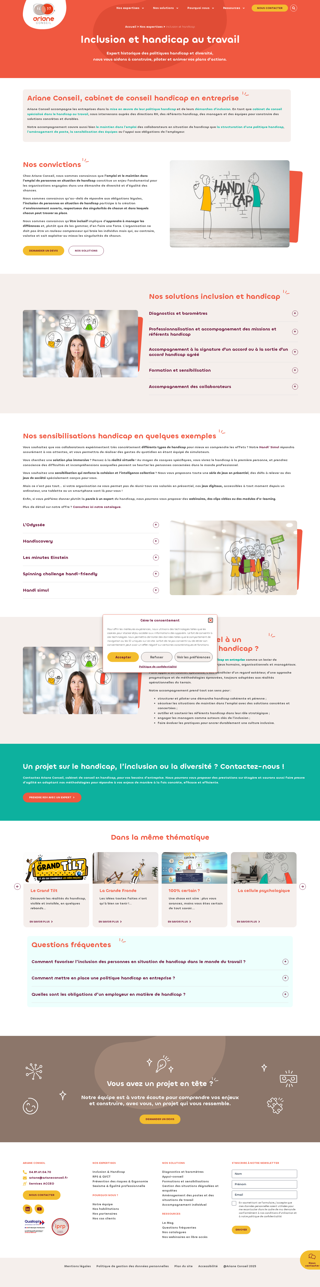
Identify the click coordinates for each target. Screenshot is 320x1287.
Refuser (156, 657)
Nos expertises (127, 8)
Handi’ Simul (269, 447)
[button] (210, 620)
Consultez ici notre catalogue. (97, 507)
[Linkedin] (27, 1209)
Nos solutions (163, 8)
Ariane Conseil (34, 1163)
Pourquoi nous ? (105, 1195)
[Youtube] (39, 1209)
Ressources (231, 8)
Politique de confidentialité (158, 666)
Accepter (123, 657)
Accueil (130, 27)
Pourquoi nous (198, 8)
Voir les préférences (193, 657)
